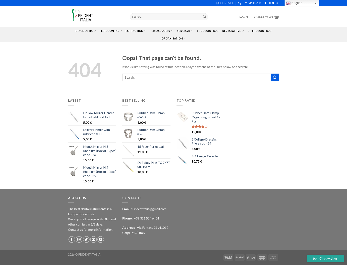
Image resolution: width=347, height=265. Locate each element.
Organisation (172, 38)
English (296, 3)
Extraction (134, 30)
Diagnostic (84, 30)
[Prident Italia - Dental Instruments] (96, 17)
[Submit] (204, 16)
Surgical (183, 30)
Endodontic (206, 30)
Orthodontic (258, 30)
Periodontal (109, 30)
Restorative (231, 30)
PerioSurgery (160, 30)
